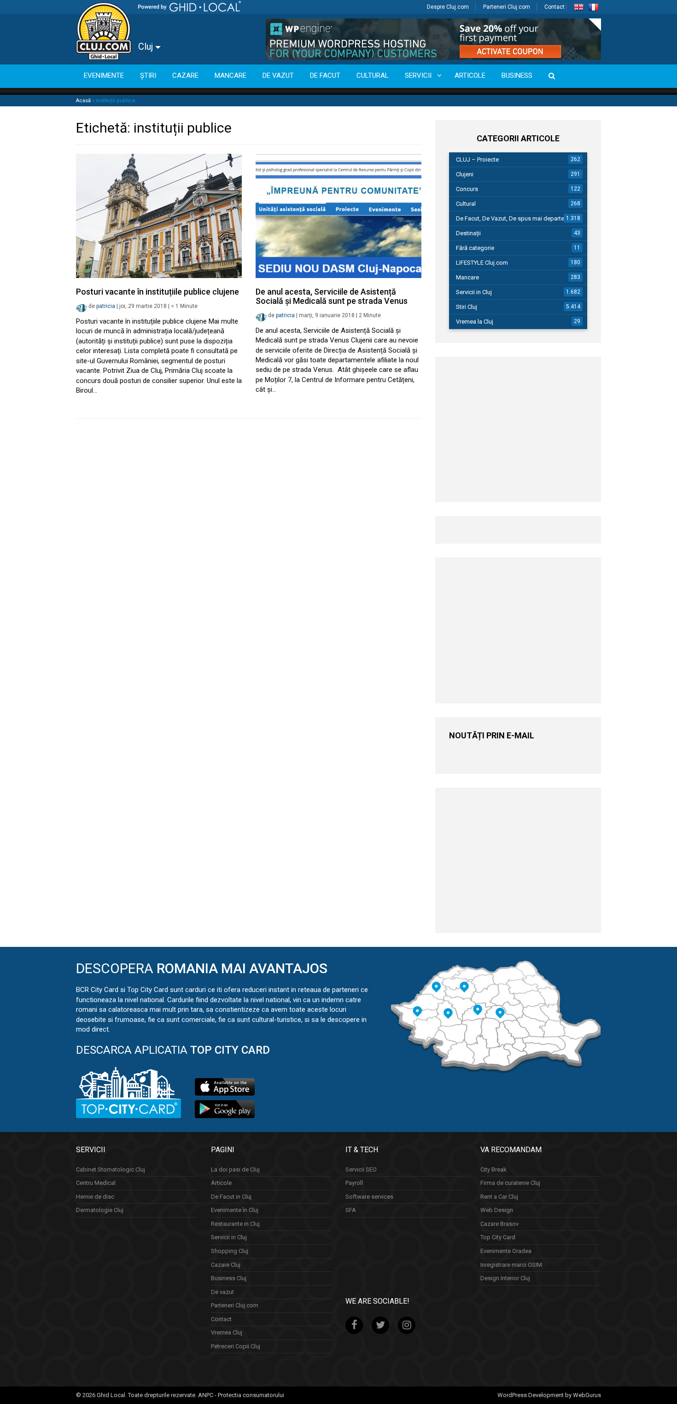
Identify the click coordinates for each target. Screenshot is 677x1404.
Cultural (466, 203)
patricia (105, 306)
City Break (493, 1169)
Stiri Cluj (466, 306)
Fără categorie (475, 247)
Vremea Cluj (226, 1332)
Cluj (146, 46)
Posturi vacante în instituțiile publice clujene (157, 291)
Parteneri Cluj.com (506, 7)
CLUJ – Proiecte (477, 159)
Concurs (467, 189)
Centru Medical (96, 1182)
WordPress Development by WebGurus (549, 1395)
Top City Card (497, 1237)
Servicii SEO (361, 1169)
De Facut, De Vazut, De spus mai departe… (512, 218)
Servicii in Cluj (474, 292)
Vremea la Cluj (474, 321)
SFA (350, 1210)
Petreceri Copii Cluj (235, 1346)
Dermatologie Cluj (99, 1210)
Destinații (468, 233)
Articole (221, 1182)
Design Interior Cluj (505, 1278)
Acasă (83, 101)
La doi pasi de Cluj (235, 1169)
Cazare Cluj (225, 1264)
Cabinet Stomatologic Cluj (110, 1169)
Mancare (467, 277)
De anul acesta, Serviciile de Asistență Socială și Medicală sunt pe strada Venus (332, 296)
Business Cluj (228, 1278)
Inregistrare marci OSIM (511, 1264)
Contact (554, 7)
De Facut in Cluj (231, 1196)
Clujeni (464, 174)
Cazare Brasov (499, 1223)
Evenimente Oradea (505, 1250)
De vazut (222, 1291)
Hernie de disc (95, 1196)
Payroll (354, 1182)
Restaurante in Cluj (235, 1223)
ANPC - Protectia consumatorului (241, 1395)
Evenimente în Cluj (234, 1210)
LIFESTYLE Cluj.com (482, 262)
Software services (369, 1196)
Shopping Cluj (229, 1250)
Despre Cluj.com (448, 7)
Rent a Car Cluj (499, 1196)
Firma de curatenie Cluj (510, 1182)
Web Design (496, 1210)
